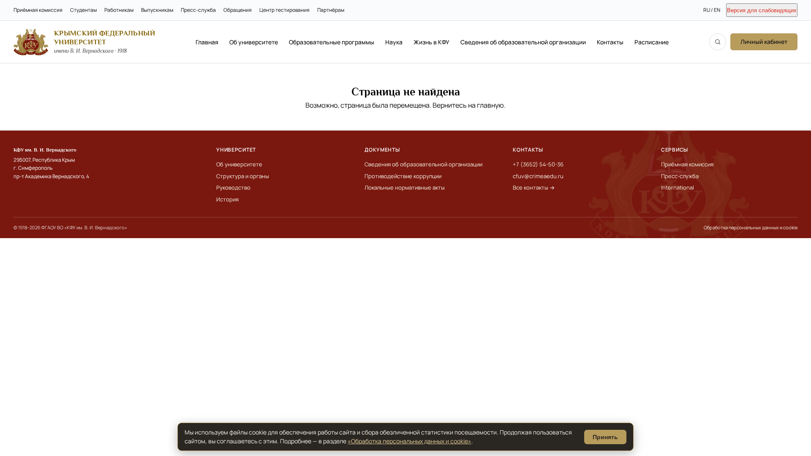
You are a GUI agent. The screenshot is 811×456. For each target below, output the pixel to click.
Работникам (118, 10)
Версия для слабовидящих (762, 10)
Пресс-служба (198, 10)
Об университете (253, 42)
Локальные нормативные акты (405, 187)
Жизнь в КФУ (431, 42)
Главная (207, 42)
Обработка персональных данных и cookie (750, 227)
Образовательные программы (331, 42)
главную (490, 105)
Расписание (651, 42)
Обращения (237, 10)
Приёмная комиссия (38, 10)
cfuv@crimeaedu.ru (538, 176)
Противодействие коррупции (403, 176)
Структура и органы (242, 176)
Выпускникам (157, 10)
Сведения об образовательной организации (523, 42)
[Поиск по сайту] (717, 41)
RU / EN (711, 10)
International (677, 187)
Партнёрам (330, 10)
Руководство (233, 187)
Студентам (83, 10)
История (227, 199)
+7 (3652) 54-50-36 (538, 164)
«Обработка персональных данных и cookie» (409, 441)
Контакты (610, 42)
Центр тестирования (284, 10)
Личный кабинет (763, 42)
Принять (605, 437)
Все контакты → (534, 187)
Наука (394, 42)
